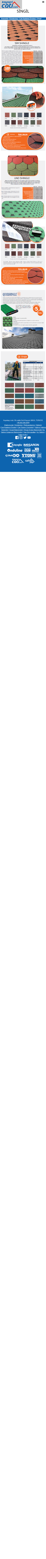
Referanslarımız (29, 425)
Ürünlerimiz (13, 18)
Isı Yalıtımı (40, 432)
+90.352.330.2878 (23, 423)
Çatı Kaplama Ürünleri (27, 18)
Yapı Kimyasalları (30, 432)
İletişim (38, 425)
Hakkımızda (9, 425)
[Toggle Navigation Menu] (43, 2)
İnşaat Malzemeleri (16, 430)
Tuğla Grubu (22, 435)
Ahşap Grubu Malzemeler (33, 430)
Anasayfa (4, 18)
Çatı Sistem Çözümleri (25, 427)
